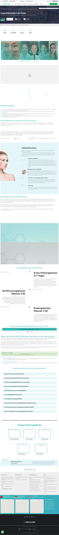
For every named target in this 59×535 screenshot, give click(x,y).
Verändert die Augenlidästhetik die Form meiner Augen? (17, 381)
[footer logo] (29, 521)
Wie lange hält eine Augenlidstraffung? (13, 398)
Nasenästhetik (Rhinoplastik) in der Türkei (7, 484)
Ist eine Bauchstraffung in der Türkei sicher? (50, 486)
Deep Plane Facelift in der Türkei (7, 476)
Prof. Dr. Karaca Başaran (14, 438)
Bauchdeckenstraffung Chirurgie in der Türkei (36, 477)
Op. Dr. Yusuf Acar (29, 438)
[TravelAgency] (31, 529)
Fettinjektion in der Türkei (34, 486)
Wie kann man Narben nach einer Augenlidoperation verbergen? (19, 410)
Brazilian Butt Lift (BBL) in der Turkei (36, 482)
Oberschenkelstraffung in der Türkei (36, 485)
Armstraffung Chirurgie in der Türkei (36, 490)
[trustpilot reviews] (2, 19)
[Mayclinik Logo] (5, 4)
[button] (2, 50)
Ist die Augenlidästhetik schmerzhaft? (13, 394)
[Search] (48, 4)
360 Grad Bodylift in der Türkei (48, 476)
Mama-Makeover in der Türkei (35, 479)
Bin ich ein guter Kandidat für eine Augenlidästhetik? (16, 385)
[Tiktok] (34, 516)
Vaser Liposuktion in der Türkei (35, 480)
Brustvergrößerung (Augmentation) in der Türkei (21, 477)
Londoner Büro (34, 495)
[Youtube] (54, 1)
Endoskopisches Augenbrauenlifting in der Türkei (7, 479)
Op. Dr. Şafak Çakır (44, 438)
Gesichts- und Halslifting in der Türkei (6, 486)
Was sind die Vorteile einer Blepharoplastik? (14, 373)
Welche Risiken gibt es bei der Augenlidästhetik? (15, 389)
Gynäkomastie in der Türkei (34, 483)
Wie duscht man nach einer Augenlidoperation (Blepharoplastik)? (19, 406)
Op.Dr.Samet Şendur (21, 453)
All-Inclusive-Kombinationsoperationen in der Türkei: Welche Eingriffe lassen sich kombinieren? (50, 480)
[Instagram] (55, 1)
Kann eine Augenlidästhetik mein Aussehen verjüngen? (17, 377)
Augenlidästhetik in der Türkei (6, 488)
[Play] (29, 75)
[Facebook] (53, 1)
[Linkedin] (57, 1)
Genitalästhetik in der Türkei (34, 488)
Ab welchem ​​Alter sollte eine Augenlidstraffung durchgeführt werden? (20, 402)
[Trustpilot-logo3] (22, 1)
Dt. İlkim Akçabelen (39, 453)
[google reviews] (9, 19)
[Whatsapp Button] (2, 532)
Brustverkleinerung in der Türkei (20, 479)
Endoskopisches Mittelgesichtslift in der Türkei (7, 481)
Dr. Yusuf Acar (14, 462)
